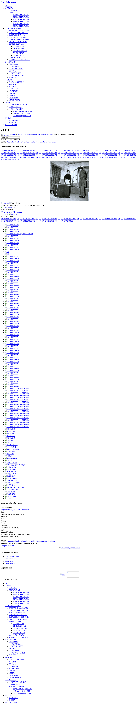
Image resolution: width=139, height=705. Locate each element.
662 (90, 219)
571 (74, 153)
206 (90, 150)
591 (65, 155)
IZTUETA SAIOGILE (16, 73)
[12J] (7, 254)
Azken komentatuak (39, 142)
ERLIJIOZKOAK (18, 46)
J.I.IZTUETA (9, 8)
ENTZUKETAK (10, 102)
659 (71, 219)
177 (46, 150)
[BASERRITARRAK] (12, 449)
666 (115, 219)
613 (68, 157)
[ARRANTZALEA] (11, 489)
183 (33, 150)
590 (59, 155)
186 (21, 150)
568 (55, 153)
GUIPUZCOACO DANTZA (18, 33)
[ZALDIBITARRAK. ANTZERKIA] (17, 388)
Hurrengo (4, 214)
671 (11, 221)
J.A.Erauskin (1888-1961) (22, 113)
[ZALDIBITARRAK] (12, 225)
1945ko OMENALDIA (21, 17)
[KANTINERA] (10, 494)
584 (21, 155)
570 (68, 153)
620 (112, 157)
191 (65, 150)
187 (14, 150)
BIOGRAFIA (13, 10)
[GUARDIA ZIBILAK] (12, 483)
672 (18, 221)
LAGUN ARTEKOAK (20, 51)
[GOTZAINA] (10, 492)
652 (27, 219)
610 (49, 157)
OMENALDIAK (14, 12)
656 (52, 219)
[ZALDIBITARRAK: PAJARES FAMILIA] (19, 234)
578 (119, 153)
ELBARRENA (13, 89)
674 (37, 221)
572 (81, 153)
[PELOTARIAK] (10, 447)
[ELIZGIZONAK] (11, 463)
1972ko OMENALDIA (21, 21)
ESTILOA (12, 71)
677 (55, 221)
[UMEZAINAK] (10, 472)
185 (27, 150)
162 (30, 153)
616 (87, 157)
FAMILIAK (8, 80)
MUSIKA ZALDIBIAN (16, 109)
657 (59, 219)
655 (46, 219)
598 (109, 155)
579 (125, 153)
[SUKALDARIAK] (11, 478)
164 (11, 153)
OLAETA (12, 93)
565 (37, 153)
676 (49, 221)
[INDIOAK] (9, 440)
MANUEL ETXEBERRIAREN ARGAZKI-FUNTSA (35, 134)
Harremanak (10, 559)
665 (109, 219)
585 (27, 155)
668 (128, 219)
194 (122, 150)
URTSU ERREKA (15, 100)
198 (115, 150)
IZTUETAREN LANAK (13, 28)
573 (87, 153)
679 (68, 221)
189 (2, 150)
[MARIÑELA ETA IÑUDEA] (15, 465)
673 (30, 221)
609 (43, 157)
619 (106, 157)
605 (18, 157)
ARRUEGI (12, 84)
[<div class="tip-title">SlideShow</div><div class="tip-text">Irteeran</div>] (5, 203)
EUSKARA (12, 77)
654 (40, 219)
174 (59, 150)
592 (71, 155)
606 (24, 157)
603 (5, 157)
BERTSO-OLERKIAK (16, 44)
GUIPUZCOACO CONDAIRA (19, 39)
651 (21, 219)
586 (33, 155)
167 (128, 150)
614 (74, 157)
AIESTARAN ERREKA (16, 82)
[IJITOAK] (8, 442)
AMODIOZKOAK (19, 53)
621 (119, 157)
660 (78, 219)
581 (2, 155)
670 (5, 221)
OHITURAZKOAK (19, 48)
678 (62, 221)
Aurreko (12, 207)
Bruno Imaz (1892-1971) (22, 116)
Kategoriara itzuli (7, 545)
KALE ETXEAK (14, 91)
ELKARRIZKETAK (15, 107)
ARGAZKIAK (13, 120)
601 (128, 155)
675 (43, 221)
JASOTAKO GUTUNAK (17, 57)
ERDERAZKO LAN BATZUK (19, 30)
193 (96, 150)
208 (78, 150)
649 (8, 219)
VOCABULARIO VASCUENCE (19, 60)
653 (33, 219)
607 (30, 157)
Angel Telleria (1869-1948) (23, 111)
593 (78, 155)
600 (122, 155)
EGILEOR (12, 86)
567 (49, 153)
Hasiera (13, 134)
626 (14, 159)
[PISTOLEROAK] (11, 480)
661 (84, 219)
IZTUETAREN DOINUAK (18, 104)
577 (112, 153)
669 (134, 219)
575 (100, 153)
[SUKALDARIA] (10, 467)
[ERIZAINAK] (10, 451)
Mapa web (9, 561)
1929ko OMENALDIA (21, 15)
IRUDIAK (8, 118)
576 (106, 153)
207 (84, 150)
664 (103, 219)
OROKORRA (13, 64)
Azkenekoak (25, 142)
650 (14, 219)
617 (93, 157)
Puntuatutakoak (13, 142)
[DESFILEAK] (10, 429)
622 (125, 157)
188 (8, 150)
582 (8, 155)
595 (90, 155)
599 (115, 155)
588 (46, 155)
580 (131, 153)
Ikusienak (52, 142)
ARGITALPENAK (11, 125)
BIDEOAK (12, 122)
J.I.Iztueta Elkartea (12, 556)
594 (84, 155)
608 (37, 157)
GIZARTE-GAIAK (19, 55)
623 (131, 157)
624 (2, 159)
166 (134, 150)
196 (24, 153)
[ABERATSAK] (10, 498)
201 (109, 150)
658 (65, 219)
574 (93, 153)
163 (18, 153)
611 (55, 157)
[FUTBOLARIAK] (11, 445)
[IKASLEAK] (9, 454)
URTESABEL (13, 98)
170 (103, 150)
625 (8, 159)
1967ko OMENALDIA (21, 19)
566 (43, 153)
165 (5, 153)
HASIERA (8, 6)
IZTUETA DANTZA (16, 69)
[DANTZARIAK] (11, 458)
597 (103, 155)
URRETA (12, 95)
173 (71, 150)
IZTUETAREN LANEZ (17, 75)
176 (52, 150)
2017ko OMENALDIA (21, 26)
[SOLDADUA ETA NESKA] (14, 487)
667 (122, 219)
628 (2, 219)
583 (14, 155)
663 (96, 219)
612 (62, 157)
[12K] (7, 252)
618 (100, 157)
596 (96, 155)
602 (134, 155)
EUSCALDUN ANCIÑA (17, 35)
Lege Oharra (10, 563)
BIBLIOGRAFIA (10, 62)
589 (52, 155)
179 (40, 150)
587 (40, 155)
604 (11, 157)
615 (81, 157)
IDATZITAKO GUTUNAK (18, 42)
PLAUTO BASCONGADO (18, 37)
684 (24, 221)
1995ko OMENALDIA (21, 24)
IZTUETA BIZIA (14, 66)
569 (62, 153)
